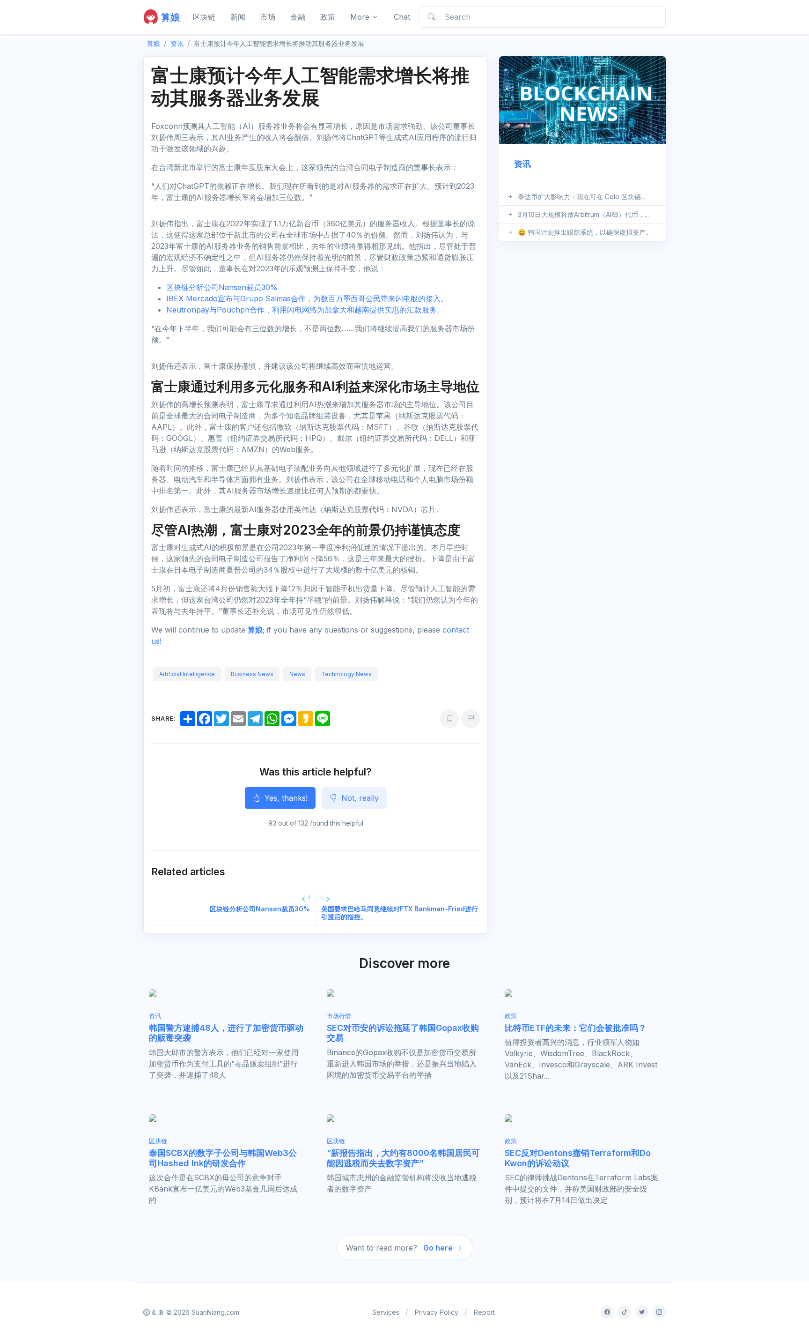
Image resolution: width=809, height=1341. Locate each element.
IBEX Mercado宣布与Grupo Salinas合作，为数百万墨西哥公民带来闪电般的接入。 (307, 298)
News (297, 674)
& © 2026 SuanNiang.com (194, 1312)
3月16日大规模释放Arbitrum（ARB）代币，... (583, 214)
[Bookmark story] (449, 718)
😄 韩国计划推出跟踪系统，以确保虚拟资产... (584, 232)
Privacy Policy (436, 1312)
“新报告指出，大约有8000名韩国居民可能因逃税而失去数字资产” (403, 1158)
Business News (252, 674)
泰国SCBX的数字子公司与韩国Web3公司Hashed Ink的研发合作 (223, 1158)
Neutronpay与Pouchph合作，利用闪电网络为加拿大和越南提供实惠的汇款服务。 (305, 309)
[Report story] (470, 718)
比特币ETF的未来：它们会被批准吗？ (576, 1028)
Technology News (346, 674)
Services (385, 1312)
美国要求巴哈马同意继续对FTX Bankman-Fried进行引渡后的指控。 (399, 913)
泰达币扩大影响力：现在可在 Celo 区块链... (581, 197)
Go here (439, 1247)
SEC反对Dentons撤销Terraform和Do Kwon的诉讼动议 (578, 1158)
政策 (327, 17)
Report (484, 1312)
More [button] (359, 17)
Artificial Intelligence (187, 674)
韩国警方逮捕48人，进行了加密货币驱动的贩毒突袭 (226, 1033)
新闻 (237, 17)
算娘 (255, 629)
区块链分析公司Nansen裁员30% (222, 287)
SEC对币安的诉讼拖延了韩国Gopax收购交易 (403, 1033)
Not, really (359, 798)
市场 (267, 17)
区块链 (204, 17)
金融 (297, 17)
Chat (402, 17)
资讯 (177, 43)
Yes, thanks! (285, 798)
